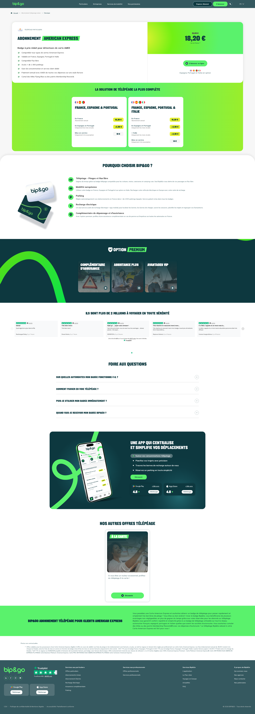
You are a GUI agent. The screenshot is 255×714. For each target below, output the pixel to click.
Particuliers (83, 4)
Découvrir (139, 477)
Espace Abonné (202, 4)
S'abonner (220, 4)
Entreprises (97, 4)
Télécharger (154, 492)
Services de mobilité (114, 4)
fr (240, 4)
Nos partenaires (134, 4)
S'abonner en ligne (196, 63)
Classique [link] (47, 13)
